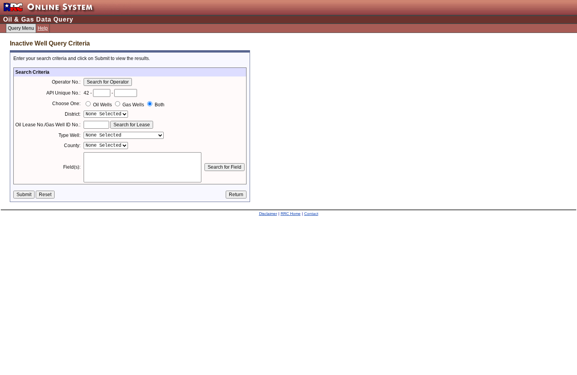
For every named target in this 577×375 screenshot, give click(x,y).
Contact (311, 213)
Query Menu (21, 28)
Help (43, 28)
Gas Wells (133, 104)
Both (158, 104)
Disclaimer (268, 213)
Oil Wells (102, 104)
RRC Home (291, 213)
